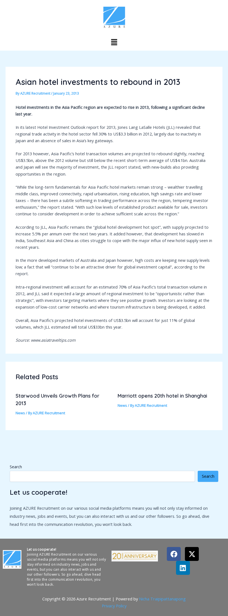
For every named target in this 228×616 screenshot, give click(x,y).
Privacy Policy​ (114, 605)
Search (16, 466)
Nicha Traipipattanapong (162, 599)
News (20, 412)
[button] (114, 42)
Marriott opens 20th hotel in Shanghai (162, 396)
